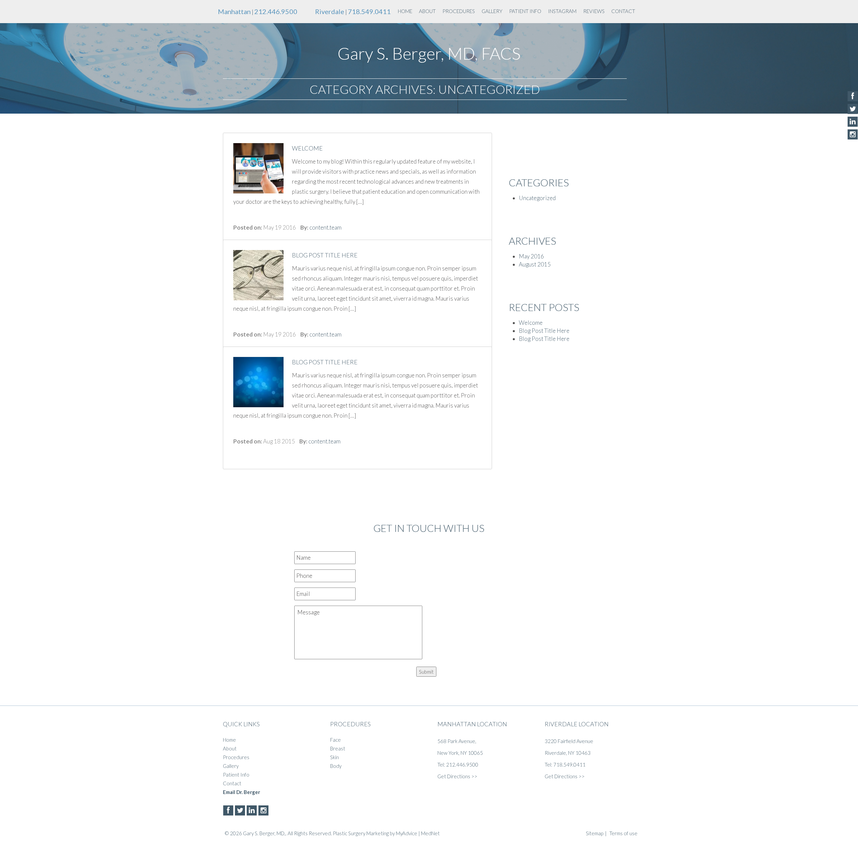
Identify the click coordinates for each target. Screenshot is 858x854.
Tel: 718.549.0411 (565, 764)
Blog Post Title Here (544, 330)
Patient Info (525, 11)
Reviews (594, 11)
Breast (337, 748)
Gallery (492, 11)
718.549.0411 (369, 11)
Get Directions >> (457, 776)
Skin (334, 757)
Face (335, 740)
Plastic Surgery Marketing (361, 833)
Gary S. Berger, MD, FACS (429, 53)
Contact (623, 11)
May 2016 (531, 256)
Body (336, 766)
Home (405, 11)
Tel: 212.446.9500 (457, 764)
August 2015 (535, 264)
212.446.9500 (275, 11)
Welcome (531, 322)
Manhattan (234, 11)
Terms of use (623, 833)
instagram (562, 11)
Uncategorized (537, 197)
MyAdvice (406, 833)
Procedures (458, 11)
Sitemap (594, 833)
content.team (325, 227)
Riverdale (329, 11)
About (427, 11)
